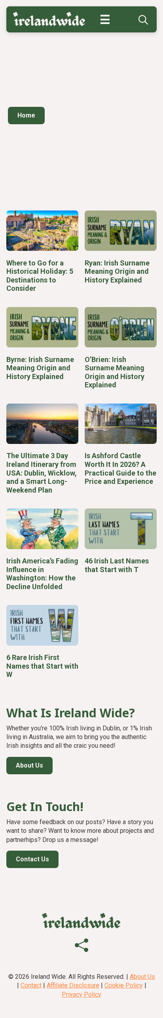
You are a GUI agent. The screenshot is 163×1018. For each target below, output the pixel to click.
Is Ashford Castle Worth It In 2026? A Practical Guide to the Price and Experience (120, 468)
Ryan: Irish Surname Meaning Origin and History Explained (117, 271)
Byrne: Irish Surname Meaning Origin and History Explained (40, 368)
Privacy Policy (81, 994)
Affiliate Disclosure (73, 985)
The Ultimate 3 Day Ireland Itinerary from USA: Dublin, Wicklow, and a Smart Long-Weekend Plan (41, 472)
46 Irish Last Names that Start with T (117, 565)
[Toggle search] (143, 19)
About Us (142, 976)
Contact (31, 985)
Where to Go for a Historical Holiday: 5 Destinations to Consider (39, 276)
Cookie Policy (123, 985)
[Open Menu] (109, 20)
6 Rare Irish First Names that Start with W (42, 666)
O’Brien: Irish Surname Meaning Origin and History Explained (114, 372)
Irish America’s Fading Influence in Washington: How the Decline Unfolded (42, 574)
